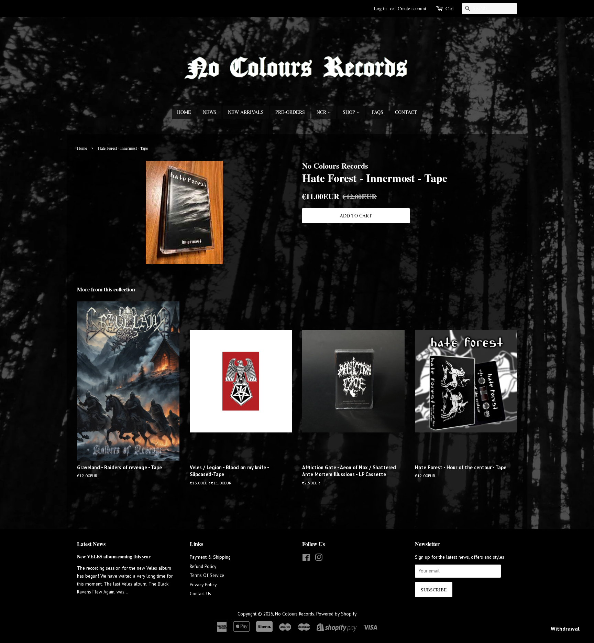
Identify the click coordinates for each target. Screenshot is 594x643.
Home (184, 112)
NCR (322, 112)
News (209, 112)
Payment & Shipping (210, 557)
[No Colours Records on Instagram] (318, 559)
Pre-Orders (290, 112)
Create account (412, 8)
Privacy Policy (203, 584)
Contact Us (200, 593)
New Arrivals (246, 112)
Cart (450, 8)
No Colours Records (294, 614)
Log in (380, 8)
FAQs (377, 112)
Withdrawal (565, 628)
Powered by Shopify (336, 614)
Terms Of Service (207, 575)
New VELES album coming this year (114, 556)
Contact (406, 112)
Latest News (91, 544)
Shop (349, 112)
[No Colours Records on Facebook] (306, 559)
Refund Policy (203, 566)
